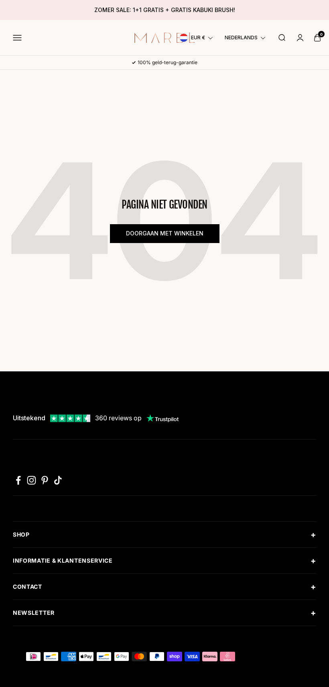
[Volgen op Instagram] (31, 480)
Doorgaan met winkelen (164, 233)
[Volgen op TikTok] (58, 480)
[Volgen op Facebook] (18, 480)
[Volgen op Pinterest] (44, 480)
